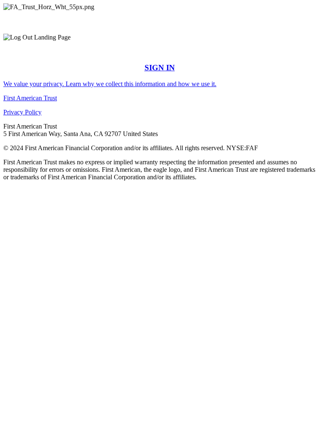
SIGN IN (160, 67)
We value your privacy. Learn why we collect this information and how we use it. (109, 83)
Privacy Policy (22, 112)
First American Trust (30, 98)
